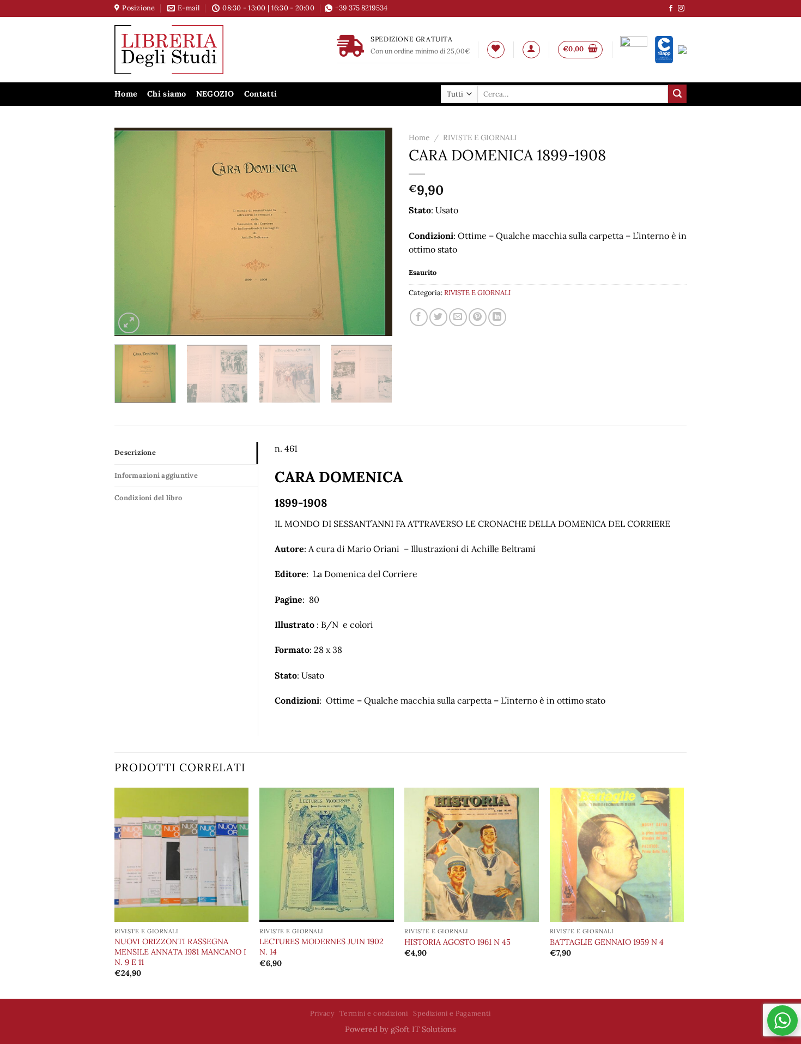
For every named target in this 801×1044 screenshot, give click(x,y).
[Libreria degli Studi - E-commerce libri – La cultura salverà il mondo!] (182, 49)
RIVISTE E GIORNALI (480, 137)
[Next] (373, 232)
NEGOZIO (215, 94)
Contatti (260, 94)
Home (125, 94)
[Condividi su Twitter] (438, 317)
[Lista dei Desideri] (496, 49)
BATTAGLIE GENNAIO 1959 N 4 (607, 942)
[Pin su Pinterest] (478, 317)
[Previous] (133, 232)
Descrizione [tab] (135, 452)
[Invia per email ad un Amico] (458, 317)
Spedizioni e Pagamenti (451, 1013)
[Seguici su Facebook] (671, 9)
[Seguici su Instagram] (681, 9)
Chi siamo (166, 94)
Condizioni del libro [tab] (148, 497)
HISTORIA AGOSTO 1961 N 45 (457, 942)
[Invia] (677, 94)
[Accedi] (531, 49)
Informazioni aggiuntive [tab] (156, 475)
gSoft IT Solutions (423, 1029)
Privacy (322, 1013)
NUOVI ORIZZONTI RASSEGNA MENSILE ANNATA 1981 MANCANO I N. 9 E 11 (180, 952)
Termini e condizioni (373, 1013)
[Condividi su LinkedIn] (497, 317)
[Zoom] (128, 323)
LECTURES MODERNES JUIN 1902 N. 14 (321, 947)
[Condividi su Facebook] (419, 317)
